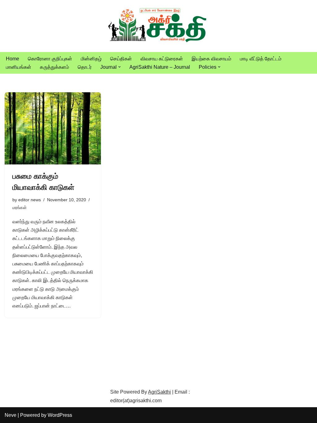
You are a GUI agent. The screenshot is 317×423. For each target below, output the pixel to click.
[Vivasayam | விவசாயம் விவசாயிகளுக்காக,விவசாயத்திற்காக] (158, 26)
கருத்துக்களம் (54, 67)
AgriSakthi (159, 392)
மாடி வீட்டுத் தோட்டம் (260, 58)
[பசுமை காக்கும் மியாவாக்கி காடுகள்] (53, 128)
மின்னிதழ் (91, 58)
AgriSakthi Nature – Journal (159, 67)
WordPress (60, 415)
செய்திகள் (121, 58)
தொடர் (85, 67)
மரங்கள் (19, 207)
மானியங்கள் (18, 67)
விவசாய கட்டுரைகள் (162, 58)
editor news (29, 199)
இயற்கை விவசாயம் (211, 58)
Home (12, 58)
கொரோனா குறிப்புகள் (50, 58)
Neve (10, 415)
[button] (119, 67)
